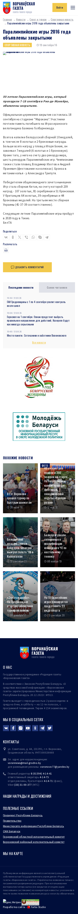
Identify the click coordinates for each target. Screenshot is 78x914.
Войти (59, 7)
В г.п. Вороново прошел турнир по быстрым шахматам (19, 498)
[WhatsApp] (33, 237)
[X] (20, 237)
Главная (7, 19)
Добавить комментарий (29, 267)
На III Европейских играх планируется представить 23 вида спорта (56, 603)
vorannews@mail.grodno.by (24, 763)
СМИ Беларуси (11, 831)
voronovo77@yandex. (53, 766)
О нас (7, 667)
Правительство (12, 820)
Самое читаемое (57, 287)
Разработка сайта (14, 907)
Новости (20, 19)
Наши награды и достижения (27, 796)
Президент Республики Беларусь (23, 815)
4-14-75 (44, 777)
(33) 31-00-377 (23, 784)
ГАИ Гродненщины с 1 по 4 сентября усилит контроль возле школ (36, 304)
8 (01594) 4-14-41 (41, 773)
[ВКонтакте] (6, 237)
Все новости (39, 342)
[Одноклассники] (13, 237)
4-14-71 (48, 781)
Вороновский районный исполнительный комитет (33, 842)
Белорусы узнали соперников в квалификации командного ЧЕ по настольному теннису (55, 545)
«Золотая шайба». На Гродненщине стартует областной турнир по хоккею (20, 603)
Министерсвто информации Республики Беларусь (33, 826)
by (68, 766)
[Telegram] (47, 237)
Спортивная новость (17, 45)
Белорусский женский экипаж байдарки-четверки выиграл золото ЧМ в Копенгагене (20, 547)
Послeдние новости (21, 287)
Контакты (11, 741)
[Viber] (26, 237)
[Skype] (40, 237)
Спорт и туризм (38, 19)
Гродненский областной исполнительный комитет (34, 836)
